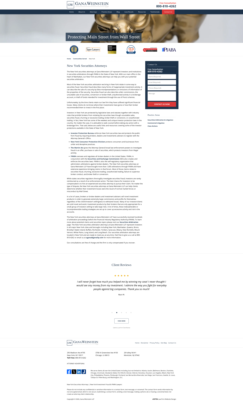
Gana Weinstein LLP (87, 399)
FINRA (73, 156)
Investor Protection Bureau (82, 133)
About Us (81, 12)
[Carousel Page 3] (121, 312)
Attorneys (93, 12)
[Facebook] (69, 371)
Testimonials (155, 12)
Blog (118, 12)
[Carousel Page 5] (131, 312)
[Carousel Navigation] (121, 312)
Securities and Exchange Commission (103, 159)
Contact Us (168, 12)
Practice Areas (107, 12)
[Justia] (84, 371)
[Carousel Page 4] (126, 312)
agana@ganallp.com (94, 237)
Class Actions (153, 126)
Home (71, 12)
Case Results (128, 12)
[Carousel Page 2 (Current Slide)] (116, 312)
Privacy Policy (154, 343)
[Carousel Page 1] (112, 312)
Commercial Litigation (156, 123)
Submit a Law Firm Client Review (121, 327)
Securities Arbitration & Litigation (160, 120)
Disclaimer (144, 343)
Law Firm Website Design (164, 399)
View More (121, 321)
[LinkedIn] (79, 371)
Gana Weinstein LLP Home (87, 4)
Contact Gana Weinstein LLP (166, 4)
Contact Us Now (162, 104)
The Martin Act (77, 148)
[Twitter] (74, 371)
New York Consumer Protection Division (88, 142)
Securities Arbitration (129, 222)
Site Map (164, 343)
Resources (142, 12)
